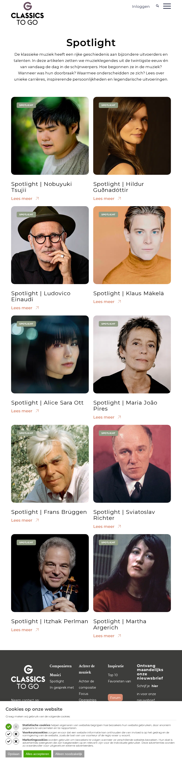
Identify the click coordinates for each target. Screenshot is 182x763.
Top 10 (113, 675)
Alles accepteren (37, 754)
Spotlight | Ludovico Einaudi (41, 296)
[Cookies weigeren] (16, 727)
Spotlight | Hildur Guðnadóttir (118, 187)
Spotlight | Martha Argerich (119, 624)
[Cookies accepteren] (9, 727)
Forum (115, 698)
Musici (55, 675)
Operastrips (87, 700)
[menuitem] (157, 6)
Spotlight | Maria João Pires (125, 405)
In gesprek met (62, 688)
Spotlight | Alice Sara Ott (47, 402)
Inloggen (141, 6)
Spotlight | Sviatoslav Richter (124, 515)
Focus (83, 694)
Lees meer (22, 198)
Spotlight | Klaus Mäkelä (128, 293)
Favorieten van (119, 681)
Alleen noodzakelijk (68, 754)
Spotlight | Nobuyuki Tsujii (41, 187)
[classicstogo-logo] (27, 13)
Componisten (61, 666)
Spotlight (57, 681)
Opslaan (14, 754)
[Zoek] (157, 6)
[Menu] (166, 6)
